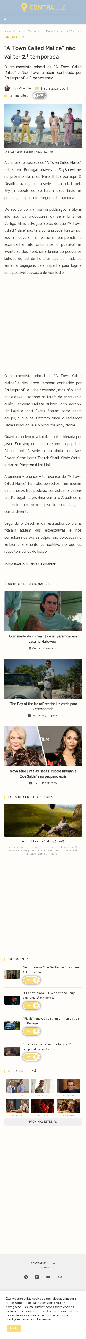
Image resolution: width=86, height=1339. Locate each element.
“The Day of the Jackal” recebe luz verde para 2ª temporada (43, 707)
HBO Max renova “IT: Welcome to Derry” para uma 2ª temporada (49, 996)
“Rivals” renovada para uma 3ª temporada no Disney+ (51, 1021)
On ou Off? (19, 31)
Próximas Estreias (43, 1122)
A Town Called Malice (25, 564)
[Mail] (60, 1277)
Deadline (12, 184)
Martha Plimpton (20, 465)
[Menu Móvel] (5, 19)
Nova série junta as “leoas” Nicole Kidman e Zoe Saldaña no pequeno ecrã (43, 774)
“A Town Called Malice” (63, 162)
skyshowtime (48, 564)
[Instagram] (26, 1277)
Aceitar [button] (14, 1328)
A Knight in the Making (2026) (43, 841)
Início (7, 31)
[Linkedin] (37, 1277)
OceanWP (43, 1267)
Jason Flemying (16, 444)
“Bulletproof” (14, 390)
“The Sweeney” (43, 390)
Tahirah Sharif (48, 458)
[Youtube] (48, 1277)
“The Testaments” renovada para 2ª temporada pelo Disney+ (47, 1047)
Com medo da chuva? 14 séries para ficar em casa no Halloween (43, 639)
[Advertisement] (43, 326)
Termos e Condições (47, 1311)
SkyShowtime (70, 170)
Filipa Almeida (21, 88)
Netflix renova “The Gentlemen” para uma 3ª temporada (51, 970)
